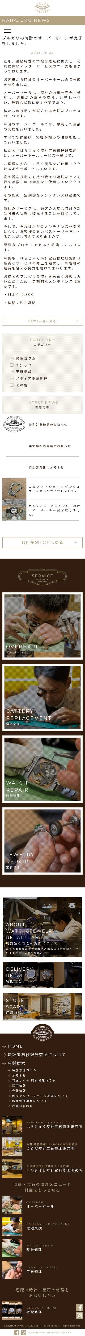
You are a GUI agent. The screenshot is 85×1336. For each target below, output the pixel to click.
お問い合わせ (22, 1106)
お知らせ (24, 365)
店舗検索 (17, 1063)
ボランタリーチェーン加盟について (40, 1096)
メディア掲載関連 (32, 378)
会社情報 (19, 1090)
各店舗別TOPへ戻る (42, 542)
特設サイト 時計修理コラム (34, 1080)
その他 (22, 385)
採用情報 (19, 1085)
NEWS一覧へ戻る (42, 321)
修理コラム (26, 358)
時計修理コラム (24, 1070)
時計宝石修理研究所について (37, 1055)
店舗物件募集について (29, 1101)
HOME (15, 1046)
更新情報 (24, 371)
